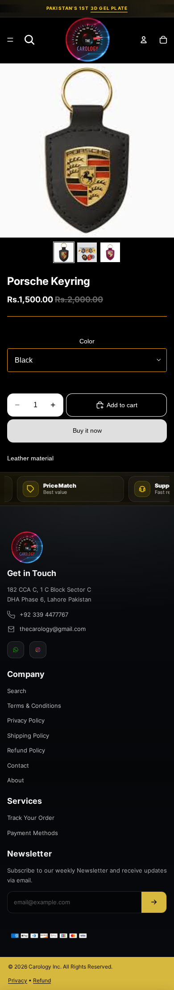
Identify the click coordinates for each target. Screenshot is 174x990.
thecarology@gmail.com (53, 628)
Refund (42, 980)
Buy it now (87, 430)
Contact (18, 765)
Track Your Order (30, 817)
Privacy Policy (26, 720)
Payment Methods (32, 832)
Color (87, 341)
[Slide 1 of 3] (64, 252)
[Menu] (10, 39)
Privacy (17, 980)
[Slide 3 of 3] (110, 252)
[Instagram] (37, 649)
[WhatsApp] (15, 649)
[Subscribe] (153, 902)
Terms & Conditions (34, 705)
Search (16, 690)
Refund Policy (26, 750)
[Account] (143, 40)
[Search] (29, 40)
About (15, 780)
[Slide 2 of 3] (87, 252)
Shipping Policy (28, 735)
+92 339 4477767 (44, 614)
